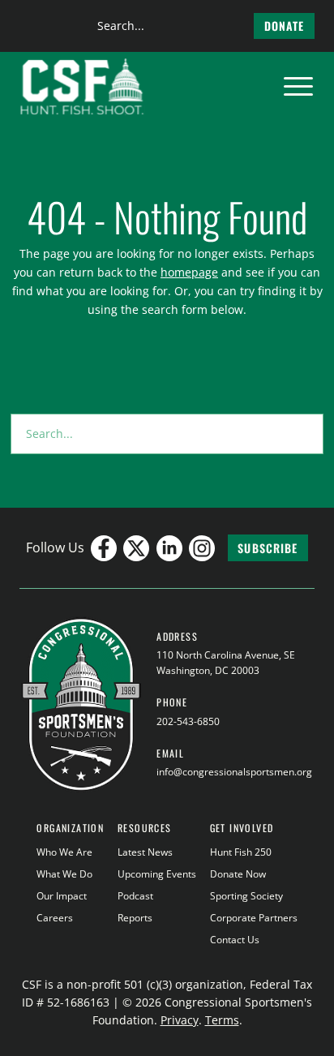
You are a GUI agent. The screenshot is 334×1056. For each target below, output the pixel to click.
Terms (222, 1020)
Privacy (180, 1020)
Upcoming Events (157, 874)
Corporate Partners (254, 918)
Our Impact (61, 896)
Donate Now (238, 874)
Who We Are (64, 852)
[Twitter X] (136, 548)
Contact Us (234, 940)
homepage (189, 272)
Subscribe (268, 547)
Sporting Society (246, 896)
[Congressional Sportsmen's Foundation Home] (82, 86)
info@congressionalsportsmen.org (234, 772)
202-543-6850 (188, 721)
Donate (284, 25)
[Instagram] (202, 548)
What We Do (64, 874)
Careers (54, 918)
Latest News (145, 852)
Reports (135, 918)
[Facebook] (104, 548)
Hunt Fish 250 (241, 852)
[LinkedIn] (169, 548)
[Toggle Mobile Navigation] (298, 86)
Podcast (135, 896)
